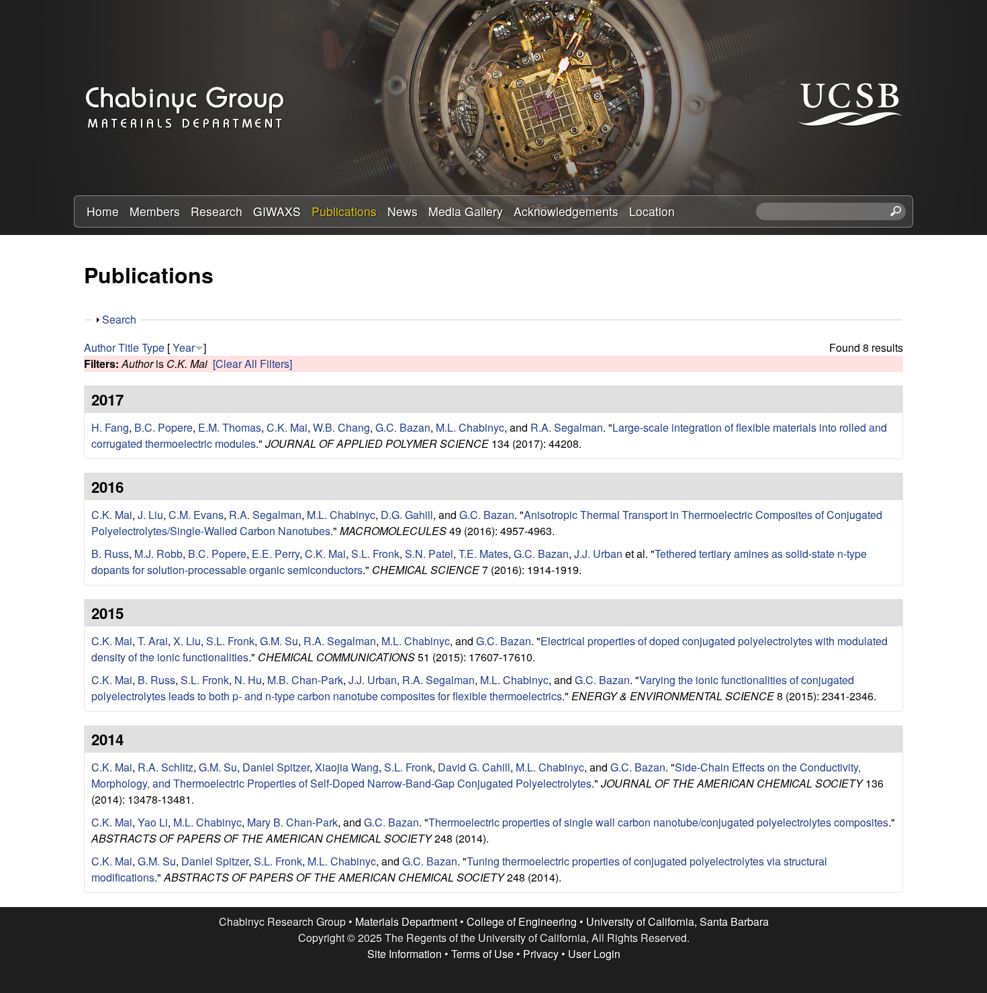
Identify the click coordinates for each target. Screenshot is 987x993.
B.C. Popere (163, 427)
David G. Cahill (474, 767)
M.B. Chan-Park (305, 680)
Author (99, 347)
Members (155, 211)
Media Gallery (465, 211)
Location (652, 211)
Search (119, 319)
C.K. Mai (287, 427)
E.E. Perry (275, 553)
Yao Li (153, 822)
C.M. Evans (196, 514)
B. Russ (110, 553)
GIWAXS (277, 211)
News (402, 211)
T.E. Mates (483, 553)
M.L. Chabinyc (470, 427)
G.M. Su (279, 641)
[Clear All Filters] (252, 363)
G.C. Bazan (402, 427)
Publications (344, 211)
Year (184, 347)
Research (216, 211)
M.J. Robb (158, 553)
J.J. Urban (598, 553)
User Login (594, 953)
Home (103, 211)
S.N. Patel (429, 553)
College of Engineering (522, 921)
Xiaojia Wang (347, 767)
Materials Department (406, 921)
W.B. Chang (341, 427)
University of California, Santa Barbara (677, 921)
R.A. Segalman (566, 427)
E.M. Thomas (229, 427)
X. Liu (187, 641)
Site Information (404, 953)
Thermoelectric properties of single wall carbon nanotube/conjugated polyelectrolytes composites (658, 822)
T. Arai (153, 641)
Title (128, 347)
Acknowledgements (566, 211)
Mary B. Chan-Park (292, 822)
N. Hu (248, 680)
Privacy (541, 953)
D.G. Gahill (407, 514)
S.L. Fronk (375, 553)
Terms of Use (482, 953)
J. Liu (150, 514)
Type (153, 347)
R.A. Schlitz (165, 767)
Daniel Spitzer (276, 767)
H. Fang (110, 427)
